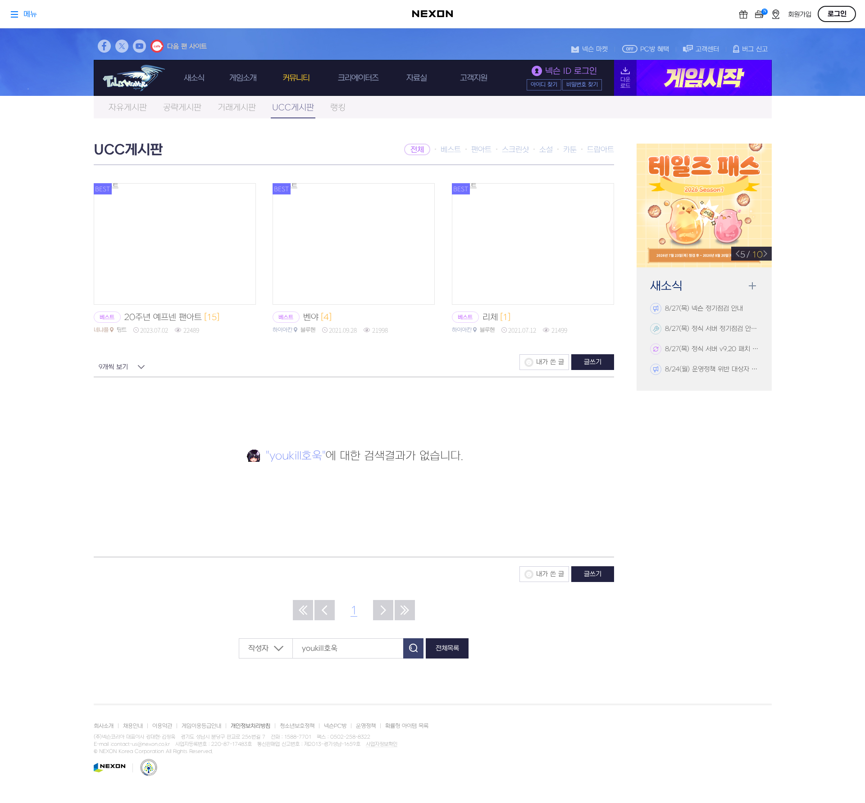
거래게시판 (237, 108)
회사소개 (104, 726)
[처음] (303, 610)
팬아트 (481, 150)
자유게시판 (128, 108)
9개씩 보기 (113, 367)
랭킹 (338, 108)
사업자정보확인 (381, 744)
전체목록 (447, 648)
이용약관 (162, 726)
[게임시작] (693, 78)
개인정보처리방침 (250, 726)
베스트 (451, 150)
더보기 (752, 286)
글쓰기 (592, 362)
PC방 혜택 (654, 49)
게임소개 (242, 78)
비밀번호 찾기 (582, 84)
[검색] (413, 648)
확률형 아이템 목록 (406, 726)
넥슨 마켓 (595, 49)
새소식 (194, 78)
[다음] (383, 610)
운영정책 (366, 726)
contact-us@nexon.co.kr (140, 744)
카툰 (570, 150)
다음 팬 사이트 (187, 46)
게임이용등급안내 (201, 726)
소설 (546, 150)
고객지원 (473, 78)
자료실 (416, 78)
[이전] (324, 610)
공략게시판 (182, 108)
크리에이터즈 (358, 78)
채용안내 (133, 726)
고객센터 (707, 49)
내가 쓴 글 (550, 362)
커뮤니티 (296, 78)
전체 (417, 150)
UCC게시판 (293, 108)
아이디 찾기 (544, 84)
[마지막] (405, 610)
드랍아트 (600, 150)
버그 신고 (755, 49)
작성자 (258, 649)
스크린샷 (515, 150)
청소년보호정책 (297, 726)
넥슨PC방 (335, 726)
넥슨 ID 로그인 (571, 71)
